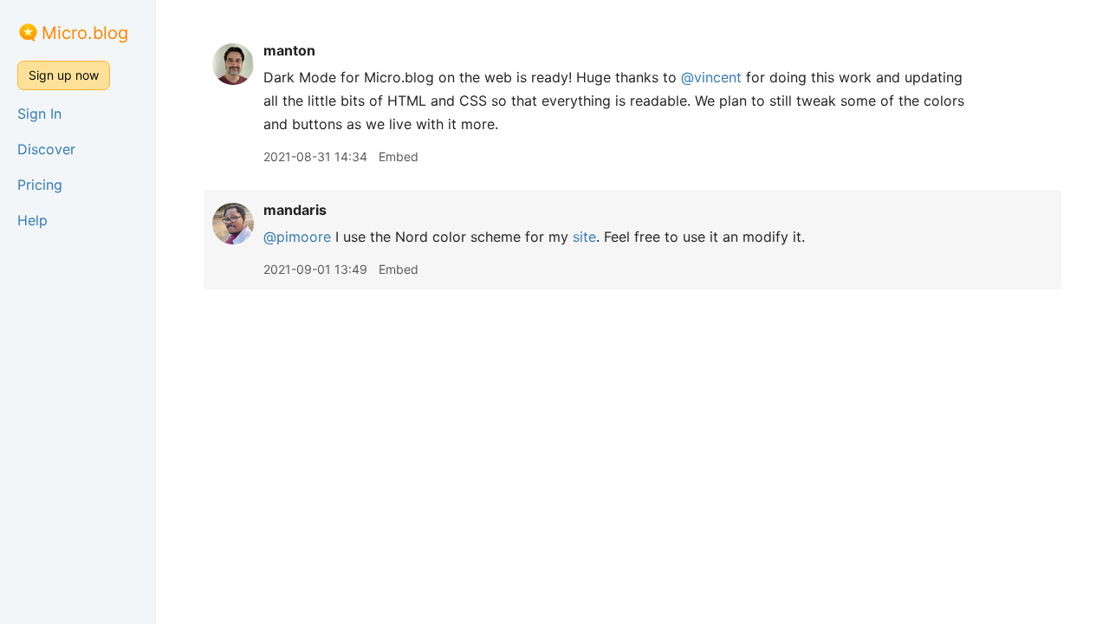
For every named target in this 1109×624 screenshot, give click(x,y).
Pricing (39, 184)
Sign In (39, 113)
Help (32, 220)
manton (289, 50)
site (584, 236)
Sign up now (64, 75)
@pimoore (297, 236)
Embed (398, 156)
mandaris (295, 209)
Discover (46, 149)
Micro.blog (85, 33)
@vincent (711, 77)
